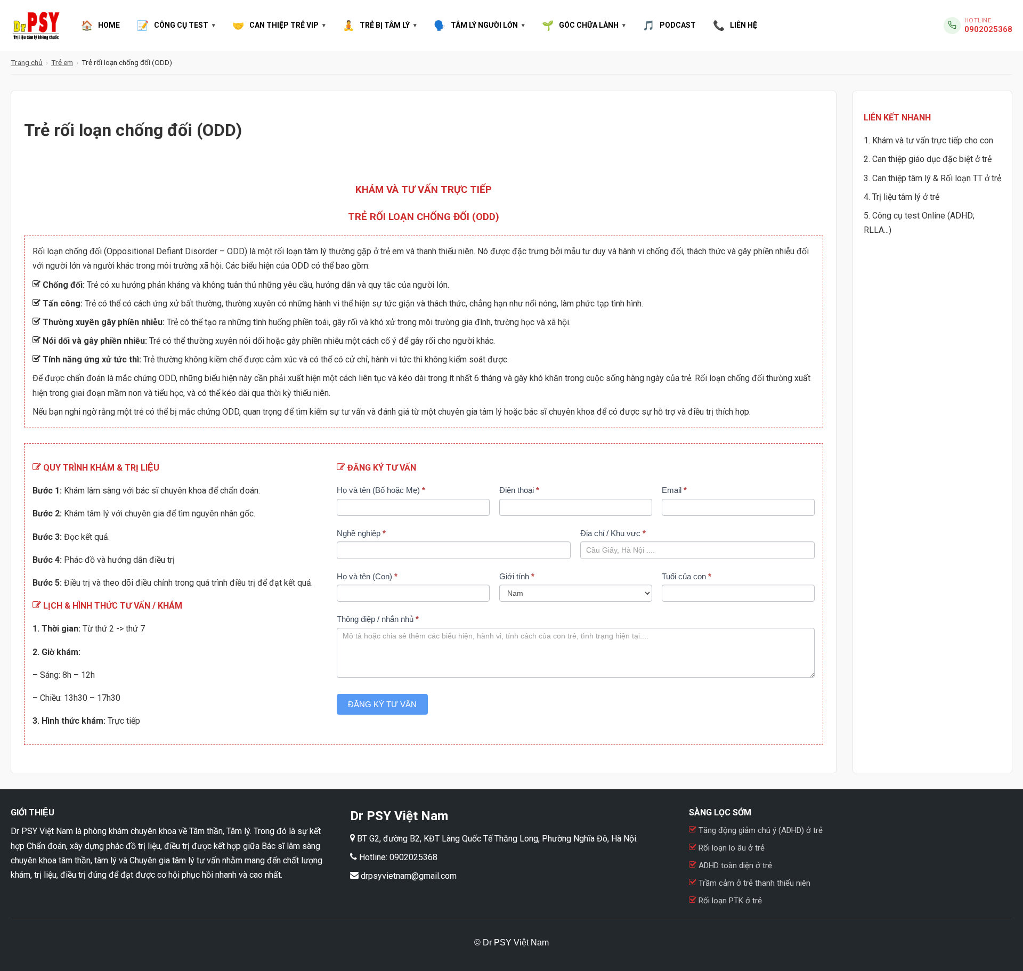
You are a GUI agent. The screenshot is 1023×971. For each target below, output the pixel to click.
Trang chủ (27, 62)
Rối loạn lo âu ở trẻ (732, 848)
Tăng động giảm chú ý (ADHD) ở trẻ (759, 830)
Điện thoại (519, 490)
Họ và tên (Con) (367, 576)
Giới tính (516, 576)
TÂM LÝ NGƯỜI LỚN (476, 25)
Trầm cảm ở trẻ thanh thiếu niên (753, 883)
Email (674, 490)
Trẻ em (62, 62)
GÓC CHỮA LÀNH (580, 25)
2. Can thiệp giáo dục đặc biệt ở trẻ (928, 159)
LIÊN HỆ (735, 25)
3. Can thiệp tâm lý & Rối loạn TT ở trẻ (932, 178)
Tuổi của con (686, 576)
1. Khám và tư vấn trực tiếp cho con (928, 140)
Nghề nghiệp (361, 533)
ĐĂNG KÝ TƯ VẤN (382, 704)
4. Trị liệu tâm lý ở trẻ (901, 197)
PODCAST (669, 25)
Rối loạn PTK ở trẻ (729, 900)
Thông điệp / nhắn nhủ (378, 619)
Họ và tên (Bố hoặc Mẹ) (381, 490)
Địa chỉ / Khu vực (613, 533)
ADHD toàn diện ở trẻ (735, 865)
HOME (100, 25)
